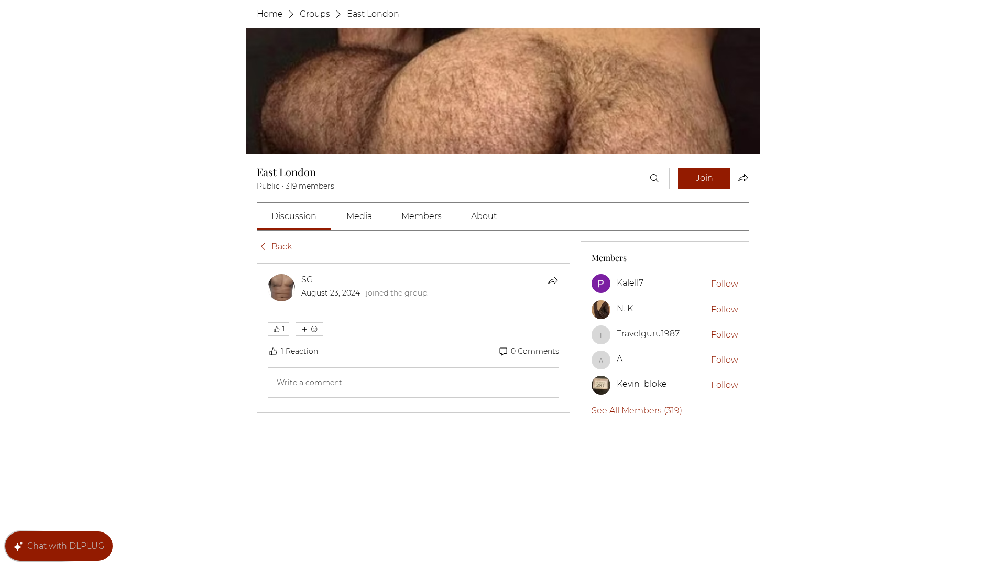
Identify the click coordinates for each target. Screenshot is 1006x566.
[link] (293, 216)
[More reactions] (309, 329)
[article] (413, 338)
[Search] (654, 178)
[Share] (552, 280)
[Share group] (743, 177)
